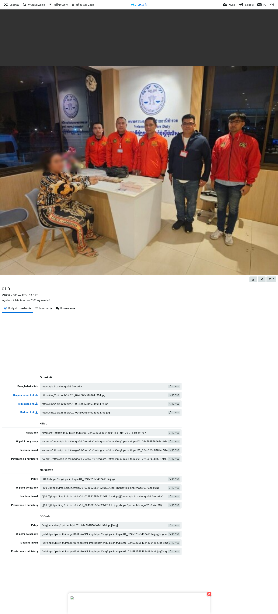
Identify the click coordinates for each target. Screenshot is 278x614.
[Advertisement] (139, 37)
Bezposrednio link (23, 395)
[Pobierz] (253, 279)
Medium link (27, 412)
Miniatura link (26, 403)
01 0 (6, 288)
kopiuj (175, 386)
